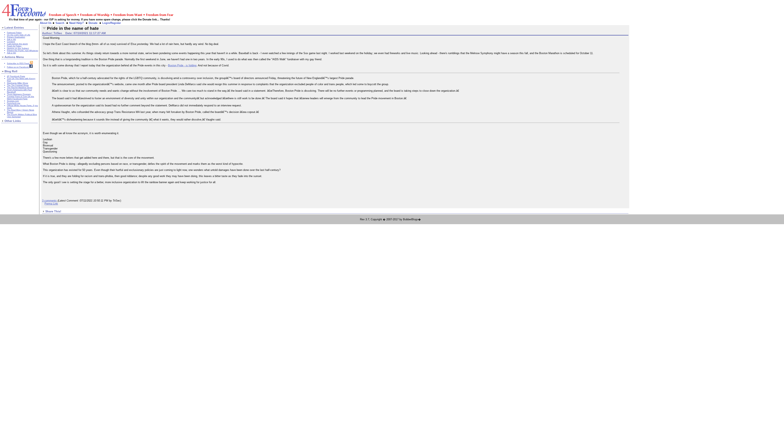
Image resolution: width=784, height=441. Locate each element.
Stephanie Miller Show (17, 83)
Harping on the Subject (18, 48)
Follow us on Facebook (18, 67)
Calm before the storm (17, 44)
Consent (11, 41)
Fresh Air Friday (14, 46)
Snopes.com (13, 101)
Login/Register (111, 22)
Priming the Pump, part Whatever (22, 50)
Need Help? (76, 22)
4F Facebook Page (16, 76)
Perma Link (51, 203)
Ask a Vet (11, 39)
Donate (93, 22)
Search (60, 22)
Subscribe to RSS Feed (18, 63)
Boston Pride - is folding (182, 65)
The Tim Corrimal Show (18, 85)
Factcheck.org (13, 103)
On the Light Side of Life (18, 35)
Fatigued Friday (14, 32)
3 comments (49, 200)
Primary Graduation (16, 37)
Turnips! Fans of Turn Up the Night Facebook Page (20, 97)
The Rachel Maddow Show (19, 87)
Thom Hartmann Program (19, 94)
